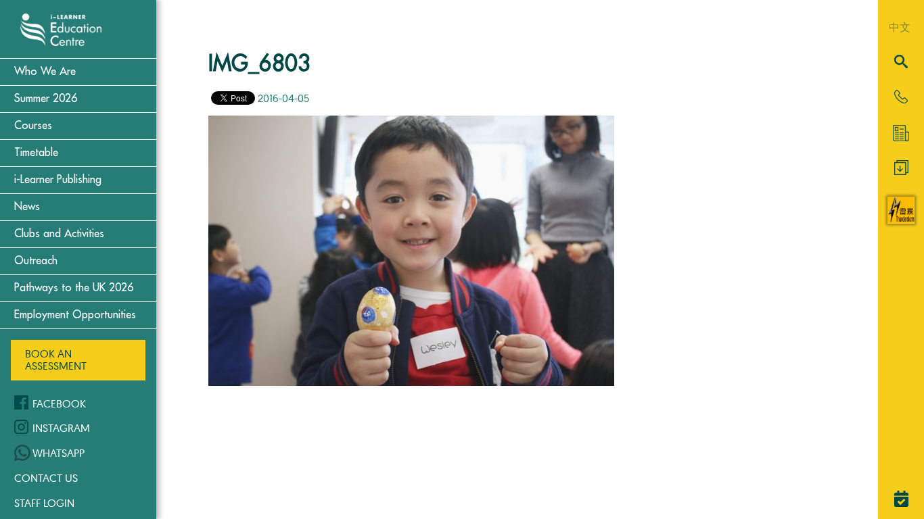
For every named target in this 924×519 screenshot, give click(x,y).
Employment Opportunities (75, 315)
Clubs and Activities (59, 233)
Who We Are (45, 71)
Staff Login (44, 503)
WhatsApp (58, 453)
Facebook (59, 403)
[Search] (901, 62)
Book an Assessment (56, 359)
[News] (901, 133)
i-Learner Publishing (57, 179)
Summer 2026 (45, 98)
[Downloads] (901, 171)
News (27, 206)
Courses (33, 125)
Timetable (36, 152)
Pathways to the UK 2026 (73, 287)
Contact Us (46, 478)
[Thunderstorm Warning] (901, 219)
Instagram (61, 428)
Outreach (35, 260)
